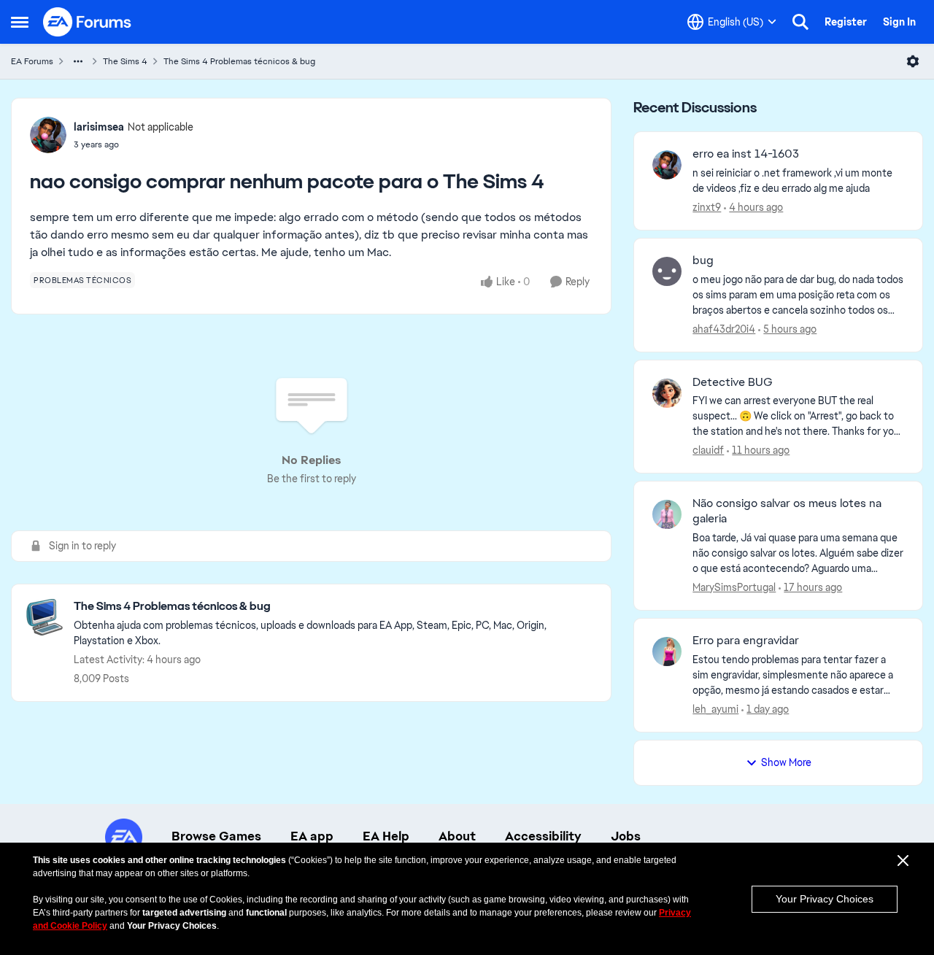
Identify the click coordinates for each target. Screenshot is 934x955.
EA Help (386, 836)
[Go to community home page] (87, 21)
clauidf (708, 450)
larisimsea (99, 127)
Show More (786, 762)
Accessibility (543, 836)
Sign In (899, 21)
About (457, 836)
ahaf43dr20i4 (723, 329)
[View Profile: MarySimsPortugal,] (667, 514)
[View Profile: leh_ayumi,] (667, 651)
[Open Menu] (913, 61)
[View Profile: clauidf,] (667, 393)
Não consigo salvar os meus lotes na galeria (786, 511)
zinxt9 (706, 207)
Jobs (626, 836)
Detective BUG (732, 382)
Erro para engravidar (745, 640)
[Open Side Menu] (20, 22)
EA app (311, 836)
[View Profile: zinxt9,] (667, 164)
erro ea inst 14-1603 (745, 154)
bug (703, 260)
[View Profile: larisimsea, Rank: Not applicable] (48, 135)
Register (846, 21)
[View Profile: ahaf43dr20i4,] (667, 271)
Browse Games (216, 836)
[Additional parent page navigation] (78, 61)
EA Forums (32, 61)
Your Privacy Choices (824, 899)
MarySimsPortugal (734, 587)
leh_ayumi (715, 709)
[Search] (800, 22)
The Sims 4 (125, 61)
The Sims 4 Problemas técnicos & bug (239, 61)
